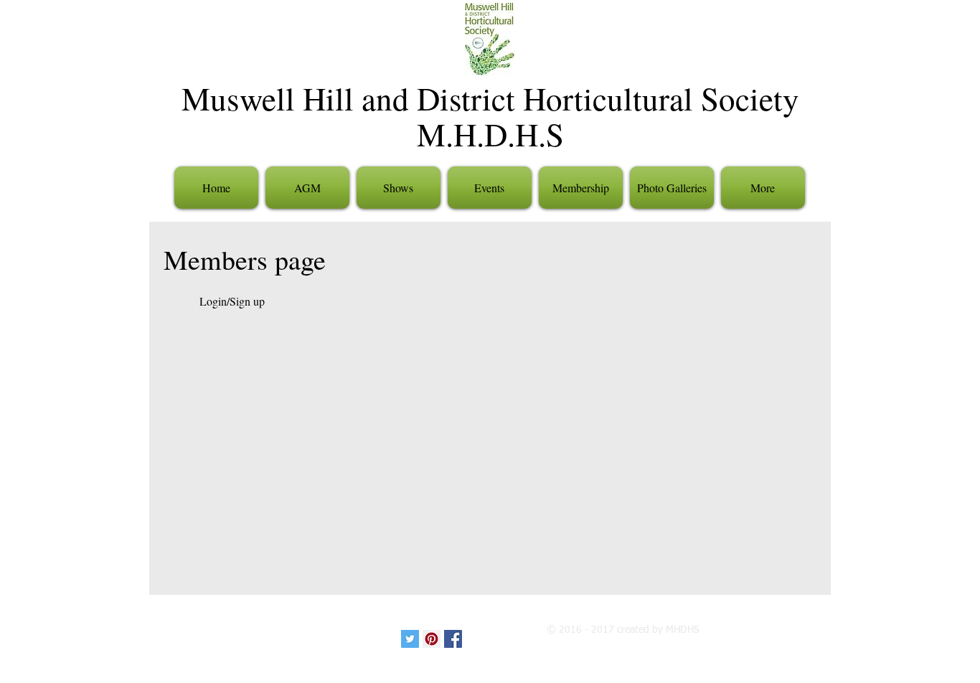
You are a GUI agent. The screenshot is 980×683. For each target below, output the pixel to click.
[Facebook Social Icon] (453, 639)
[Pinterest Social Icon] (431, 639)
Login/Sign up (232, 300)
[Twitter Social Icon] (410, 639)
